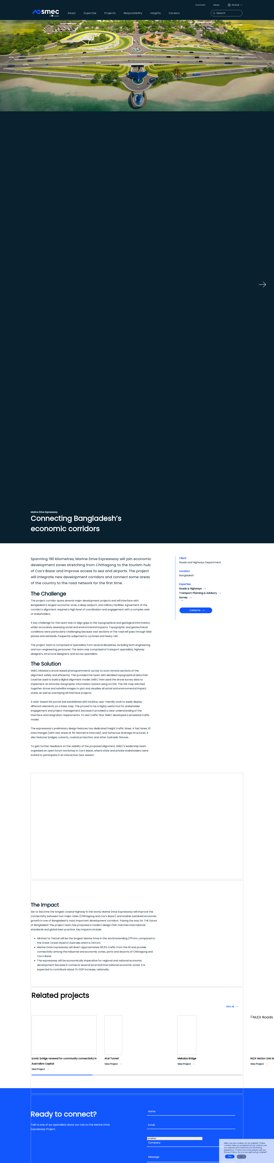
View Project (38, 1069)
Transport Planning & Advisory (198, 593)
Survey (183, 597)
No (241, 1157)
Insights (155, 13)
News (216, 5)
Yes (230, 1156)
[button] (35, 1038)
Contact (200, 5)
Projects (110, 13)
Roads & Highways (190, 588)
